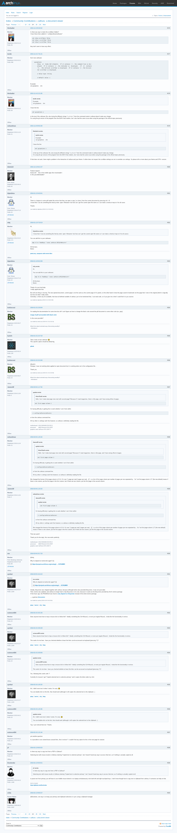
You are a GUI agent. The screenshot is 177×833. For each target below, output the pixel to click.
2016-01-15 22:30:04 (36, 307)
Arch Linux (11, 3)
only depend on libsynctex (66, 594)
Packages (123, 3)
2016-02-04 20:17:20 (36, 553)
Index (7, 12)
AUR (162, 3)
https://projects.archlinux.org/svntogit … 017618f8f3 (48, 564)
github (32, 346)
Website (11, 215)
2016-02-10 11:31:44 (36, 732)
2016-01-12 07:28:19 (36, 222)
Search (18, 12)
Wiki (139, 3)
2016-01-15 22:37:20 (36, 336)
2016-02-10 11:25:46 (36, 709)
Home (115, 3)
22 (25, 24)
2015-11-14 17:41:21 (36, 54)
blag (44, 605)
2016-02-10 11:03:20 (36, 684)
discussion (41, 597)
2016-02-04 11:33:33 (36, 489)
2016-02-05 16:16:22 (36, 574)
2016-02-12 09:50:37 (36, 793)
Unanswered (167, 15)
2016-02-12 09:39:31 (36, 763)
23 (29, 24)
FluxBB (168, 826)
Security (155, 3)
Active (160, 15)
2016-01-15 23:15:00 (36, 360)
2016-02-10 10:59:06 (36, 652)
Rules (13, 12)
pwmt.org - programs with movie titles (41, 253)
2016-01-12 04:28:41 (36, 193)
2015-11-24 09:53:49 (36, 126)
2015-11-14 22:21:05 (36, 93)
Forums (132, 3)
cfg (40, 605)
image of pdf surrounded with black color (43, 315)
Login (31, 12)
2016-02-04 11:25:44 (36, 437)
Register (25, 12)
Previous (13, 24)
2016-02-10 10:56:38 (36, 628)
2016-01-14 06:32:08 (36, 261)
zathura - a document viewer (50, 21)
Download (170, 3)
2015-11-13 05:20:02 (36, 28)
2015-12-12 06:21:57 (36, 167)
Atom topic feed (166, 823)
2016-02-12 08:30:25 (36, 747)
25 (36, 24)
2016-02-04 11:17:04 (36, 387)
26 (40, 24)
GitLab (146, 3)
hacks (36, 605)
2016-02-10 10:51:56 (36, 613)
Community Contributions (24, 21)
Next (44, 24)
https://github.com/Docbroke (38, 785)
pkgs (31, 605)
